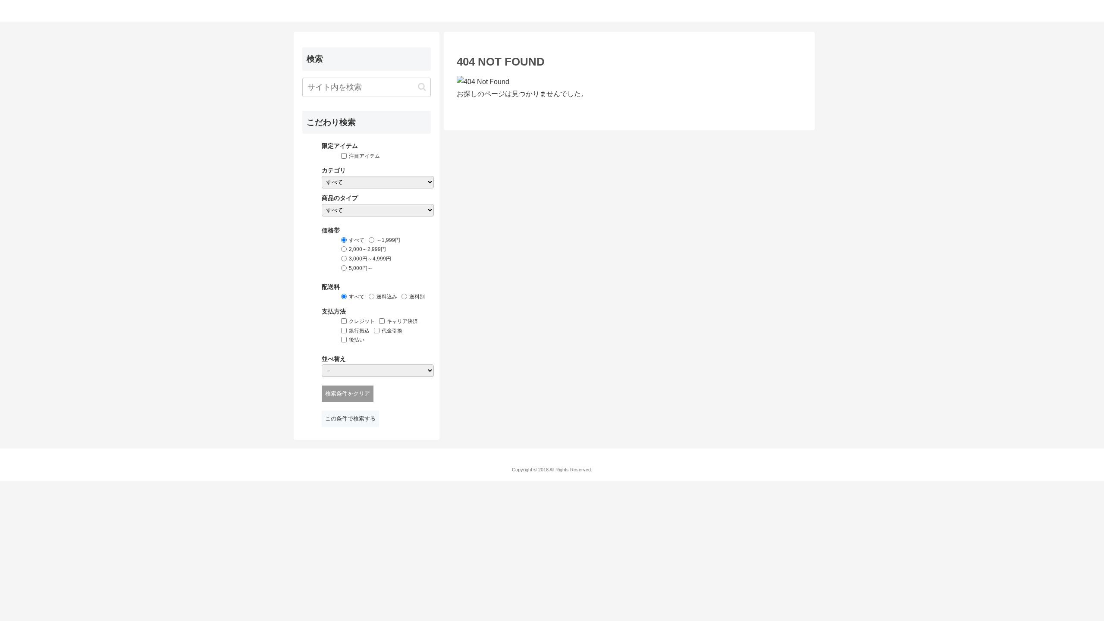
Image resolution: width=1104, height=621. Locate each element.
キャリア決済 (402, 321)
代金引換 (392, 331)
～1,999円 (388, 240)
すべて (356, 240)
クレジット (362, 321)
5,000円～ (361, 268)
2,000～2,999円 (367, 249)
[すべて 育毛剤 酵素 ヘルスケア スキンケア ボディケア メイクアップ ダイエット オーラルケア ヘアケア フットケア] (378, 182)
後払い (356, 340)
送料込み (386, 297)
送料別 (417, 297)
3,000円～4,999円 (370, 259)
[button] (422, 87)
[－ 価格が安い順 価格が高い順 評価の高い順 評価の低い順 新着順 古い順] (378, 370)
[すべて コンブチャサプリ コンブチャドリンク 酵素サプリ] (378, 210)
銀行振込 (359, 331)
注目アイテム (364, 156)
